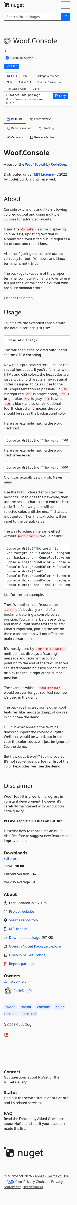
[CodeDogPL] (8, 991)
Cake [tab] (36, 89)
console (43, 1007)
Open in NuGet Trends (27, 955)
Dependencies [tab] (20, 128)
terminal (29, 1013)
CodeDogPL (23, 990)
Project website (21, 911)
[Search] (65, 17)
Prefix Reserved (22, 58)
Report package (22, 963)
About (39, 1176)
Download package (24, 937)
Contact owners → (17, 981)
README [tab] (16, 119)
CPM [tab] (9, 82)
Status (11, 1092)
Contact (12, 1072)
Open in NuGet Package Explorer (35, 946)
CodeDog (58, 164)
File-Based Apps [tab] (16, 89)
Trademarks (33, 1187)
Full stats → (12, 859)
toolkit (26, 1007)
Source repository (23, 920)
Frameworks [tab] (42, 119)
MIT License (44, 174)
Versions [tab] (16, 137)
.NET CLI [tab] (11, 76)
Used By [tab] (48, 128)
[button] (60, 96)
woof (10, 1007)
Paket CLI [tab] (25, 82)
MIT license (18, 928)
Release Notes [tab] (44, 137)
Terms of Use (58, 1176)
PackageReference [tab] (47, 76)
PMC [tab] (26, 76)
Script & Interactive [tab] (49, 82)
